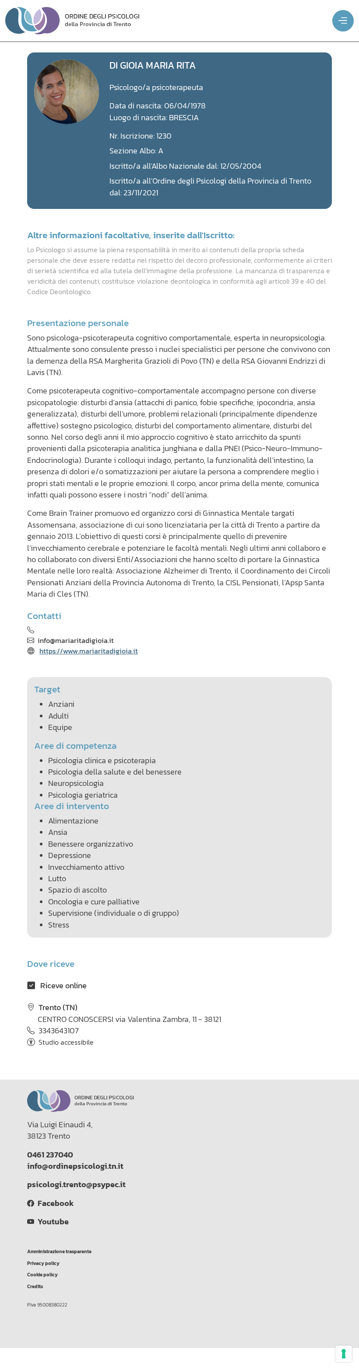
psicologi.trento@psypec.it (76, 1184)
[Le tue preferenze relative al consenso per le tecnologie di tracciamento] (343, 1353)
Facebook (54, 1203)
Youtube (51, 1221)
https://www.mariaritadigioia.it (88, 651)
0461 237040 (50, 1155)
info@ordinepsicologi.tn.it (75, 1166)
